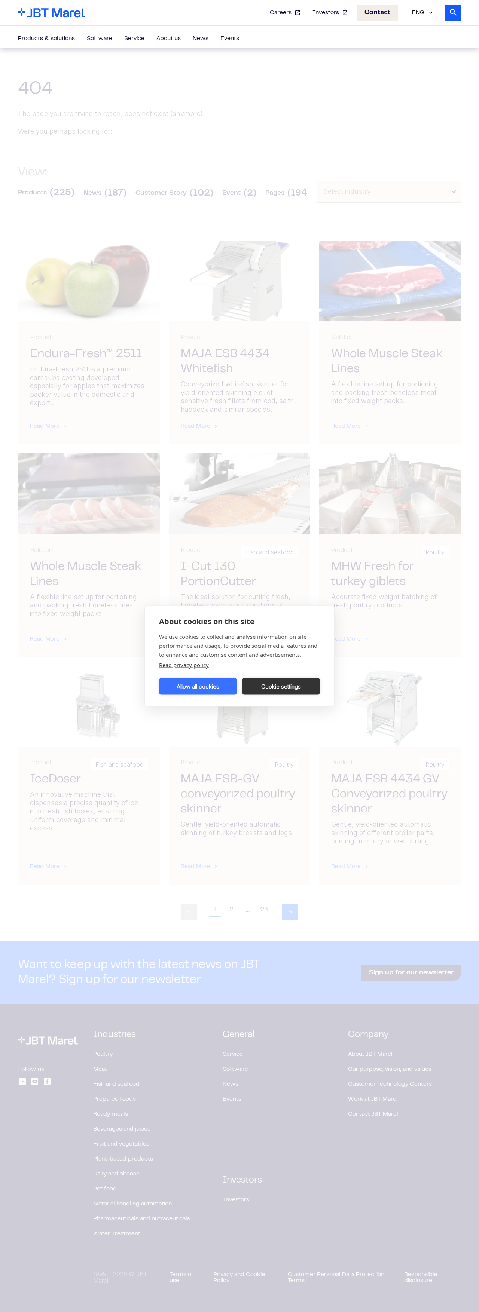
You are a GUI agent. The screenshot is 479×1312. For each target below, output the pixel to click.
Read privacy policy (184, 665)
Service (134, 38)
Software (99, 38)
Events (229, 38)
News (200, 38)
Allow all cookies (198, 686)
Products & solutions (46, 38)
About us (168, 38)
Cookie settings (281, 686)
